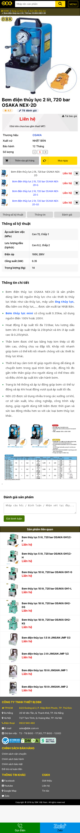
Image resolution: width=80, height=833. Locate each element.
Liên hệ (46, 785)
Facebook (9, 780)
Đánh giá (67, 214)
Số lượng (8, 151)
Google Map (9, 790)
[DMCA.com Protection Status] (30, 740)
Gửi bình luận (14, 518)
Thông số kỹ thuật (13, 214)
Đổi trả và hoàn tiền (12, 769)
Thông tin (40, 214)
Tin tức (45, 790)
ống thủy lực (64, 301)
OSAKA (37, 135)
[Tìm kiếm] (60, 3)
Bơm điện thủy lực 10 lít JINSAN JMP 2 (45, 686)
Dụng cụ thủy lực (19, 11)
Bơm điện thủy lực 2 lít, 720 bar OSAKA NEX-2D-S (35, 193)
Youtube (8, 785)
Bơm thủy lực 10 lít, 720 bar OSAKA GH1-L (47, 588)
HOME (6, 11)
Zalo (6, 795)
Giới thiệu (47, 780)
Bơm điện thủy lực (38, 11)
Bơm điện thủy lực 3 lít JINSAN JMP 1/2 (45, 653)
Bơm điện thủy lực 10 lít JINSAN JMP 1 (44, 670)
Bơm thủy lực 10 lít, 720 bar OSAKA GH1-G (47, 572)
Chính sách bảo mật (12, 764)
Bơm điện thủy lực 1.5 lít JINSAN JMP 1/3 (46, 637)
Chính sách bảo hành (13, 759)
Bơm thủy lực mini (19, 313)
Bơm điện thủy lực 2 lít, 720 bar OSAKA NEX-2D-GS (35, 202)
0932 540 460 (27, 723)
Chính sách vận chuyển (14, 753)
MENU (73, 4)
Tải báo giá (70, 116)
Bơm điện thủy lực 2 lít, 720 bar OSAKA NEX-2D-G (35, 183)
